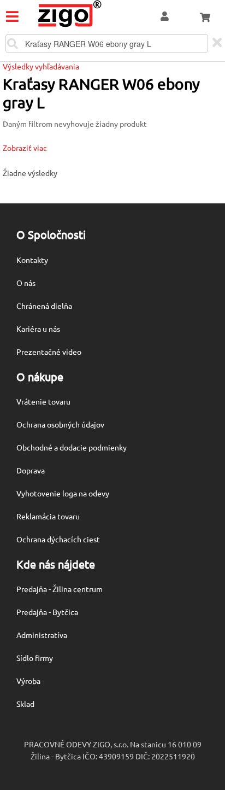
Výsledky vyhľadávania (41, 66)
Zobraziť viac (25, 148)
